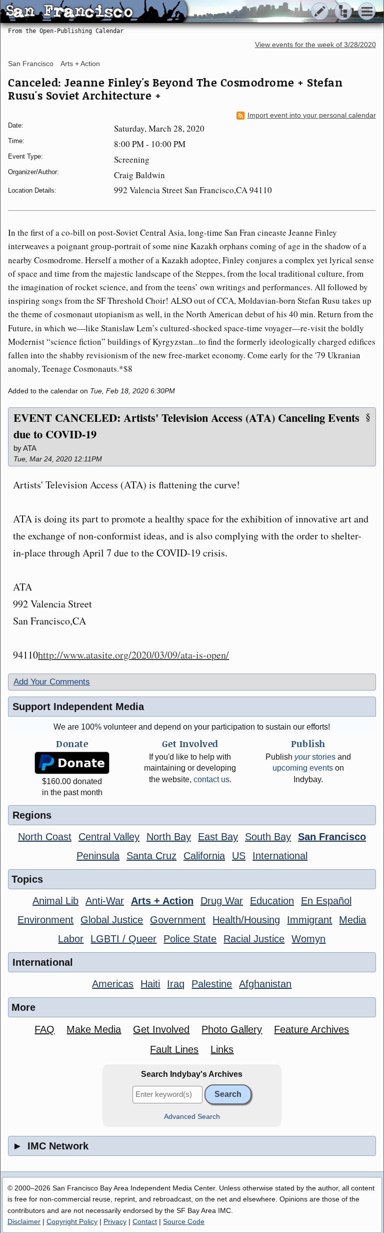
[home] (93, 12)
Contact (144, 1221)
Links (222, 1049)
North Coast (45, 836)
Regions (32, 815)
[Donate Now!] (72, 763)
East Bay (218, 836)
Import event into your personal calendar (312, 115)
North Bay (168, 836)
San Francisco (31, 64)
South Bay (268, 836)
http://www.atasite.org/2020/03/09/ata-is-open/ (133, 655)
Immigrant (309, 919)
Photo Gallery (232, 1029)
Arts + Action (80, 64)
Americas (113, 983)
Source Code (183, 1221)
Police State (190, 938)
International (280, 855)
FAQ (44, 1029)
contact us (212, 779)
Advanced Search (192, 1116)
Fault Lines (174, 1049)
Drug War (221, 900)
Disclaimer (24, 1221)
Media (352, 919)
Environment (46, 919)
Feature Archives (311, 1029)
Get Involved (161, 1029)
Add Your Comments (52, 682)
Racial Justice (254, 938)
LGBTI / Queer (123, 938)
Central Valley (109, 836)
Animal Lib (55, 900)
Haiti (150, 983)
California (204, 855)
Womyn (309, 938)
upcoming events (302, 768)
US (239, 855)
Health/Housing (246, 919)
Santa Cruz (151, 855)
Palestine (212, 983)
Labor (71, 938)
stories (315, 757)
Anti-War (105, 900)
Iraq (175, 983)
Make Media (93, 1029)
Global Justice (111, 919)
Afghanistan (265, 983)
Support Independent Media (78, 706)
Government (178, 919)
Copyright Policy (72, 1221)
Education (272, 900)
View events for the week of (315, 45)
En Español (326, 900)
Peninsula (98, 855)
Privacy (115, 1221)
